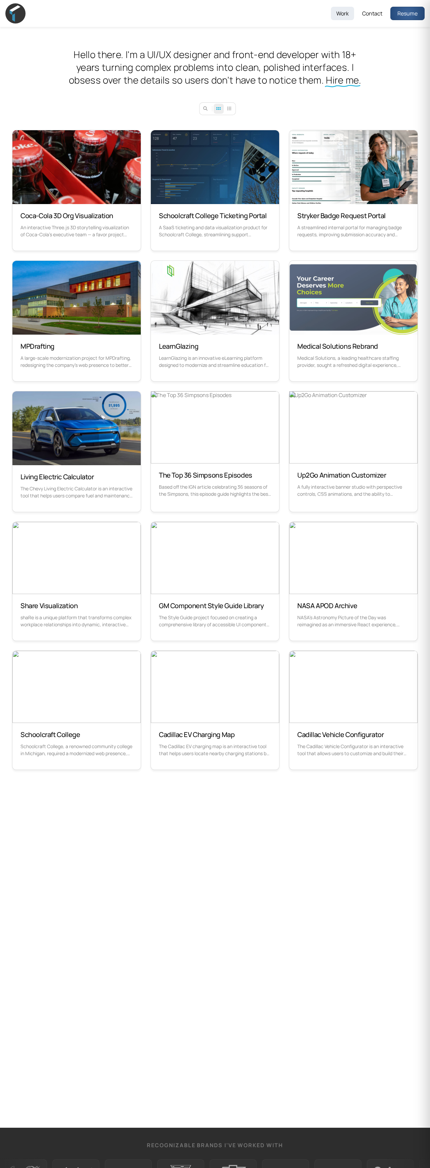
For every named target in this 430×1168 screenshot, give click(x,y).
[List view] (229, 109)
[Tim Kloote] (22, 13)
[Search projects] (206, 109)
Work (342, 13)
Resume (407, 13)
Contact (372, 13)
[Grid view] (219, 109)
